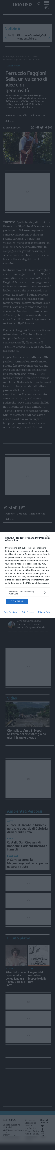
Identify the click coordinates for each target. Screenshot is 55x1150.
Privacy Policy (44, 612)
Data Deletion (10, 612)
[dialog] (27, 575)
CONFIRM (17, 601)
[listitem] (27, 593)
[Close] (49, 538)
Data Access (27, 612)
